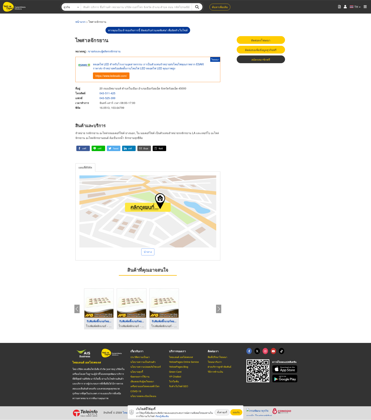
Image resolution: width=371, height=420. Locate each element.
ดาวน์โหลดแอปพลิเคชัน (284, 362)
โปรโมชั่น (174, 381)
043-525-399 (107, 98)
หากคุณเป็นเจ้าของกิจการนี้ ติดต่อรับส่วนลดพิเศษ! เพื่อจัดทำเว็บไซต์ (148, 30)
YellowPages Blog (178, 366)
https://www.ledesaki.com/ (111, 76)
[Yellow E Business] (249, 351)
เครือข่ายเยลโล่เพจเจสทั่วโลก (144, 386)
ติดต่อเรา (213, 351)
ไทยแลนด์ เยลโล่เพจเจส (86, 362)
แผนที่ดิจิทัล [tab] (85, 167)
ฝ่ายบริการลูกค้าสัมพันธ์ (219, 366)
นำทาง (148, 252)
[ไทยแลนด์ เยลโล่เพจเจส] (257, 351)
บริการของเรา (177, 351)
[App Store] (285, 369)
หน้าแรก (80, 22)
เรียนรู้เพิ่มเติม (162, 416)
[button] (83, 148)
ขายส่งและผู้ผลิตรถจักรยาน (104, 51)
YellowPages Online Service (184, 361)
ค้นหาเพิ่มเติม (220, 7)
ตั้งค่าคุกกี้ (222, 412)
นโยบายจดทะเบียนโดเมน (143, 396)
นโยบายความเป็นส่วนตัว (143, 361)
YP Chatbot (175, 376)
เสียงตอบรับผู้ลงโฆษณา (142, 381)
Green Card (175, 371)
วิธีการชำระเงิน (215, 371)
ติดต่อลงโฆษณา (260, 40)
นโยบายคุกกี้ (136, 371)
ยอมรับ (236, 412)
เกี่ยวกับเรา (136, 351)
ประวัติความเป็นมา (140, 357)
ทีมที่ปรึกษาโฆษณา (217, 357)
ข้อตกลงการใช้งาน (139, 376)
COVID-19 (135, 391)
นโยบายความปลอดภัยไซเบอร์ (145, 366)
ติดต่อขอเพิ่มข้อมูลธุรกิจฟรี (261, 50)
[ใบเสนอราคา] (339, 6)
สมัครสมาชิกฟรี (260, 59)
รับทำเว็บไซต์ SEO (178, 386)
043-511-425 (107, 93)
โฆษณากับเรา (215, 361)
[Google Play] (285, 378)
